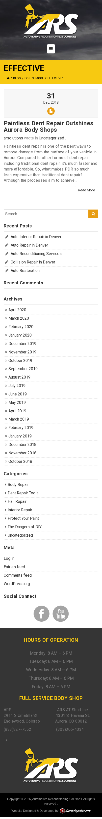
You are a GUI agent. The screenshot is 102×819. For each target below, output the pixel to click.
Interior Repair (20, 510)
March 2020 (18, 318)
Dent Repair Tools (23, 493)
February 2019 (20, 427)
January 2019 (20, 436)
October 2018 (20, 461)
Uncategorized (51, 138)
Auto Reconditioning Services (36, 253)
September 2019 (23, 368)
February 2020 (20, 326)
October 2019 (20, 360)
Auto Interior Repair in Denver (36, 236)
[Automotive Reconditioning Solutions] (51, 21)
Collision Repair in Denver (33, 262)
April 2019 (17, 411)
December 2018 (22, 444)
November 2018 (22, 453)
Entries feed (14, 566)
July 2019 (17, 385)
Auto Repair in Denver (29, 245)
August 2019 (19, 377)
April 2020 (17, 309)
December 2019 (22, 343)
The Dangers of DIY (25, 526)
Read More (86, 190)
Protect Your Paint (23, 518)
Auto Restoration (25, 270)
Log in (9, 558)
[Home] (8, 78)
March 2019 (18, 419)
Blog (17, 78)
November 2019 (22, 352)
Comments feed (18, 575)
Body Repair (18, 484)
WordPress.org (17, 583)
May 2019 (17, 402)
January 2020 (20, 335)
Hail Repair (17, 501)
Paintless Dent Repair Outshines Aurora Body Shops (48, 126)
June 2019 (17, 394)
